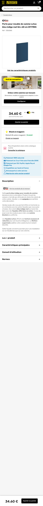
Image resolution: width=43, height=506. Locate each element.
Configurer (21, 101)
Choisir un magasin (12, 138)
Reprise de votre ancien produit (18, 173)
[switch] (28, 113)
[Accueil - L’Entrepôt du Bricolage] (11, 2)
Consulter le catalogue (16, 150)
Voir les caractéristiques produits (21, 70)
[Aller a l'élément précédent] (2, 52)
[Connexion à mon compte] (34, 2)
